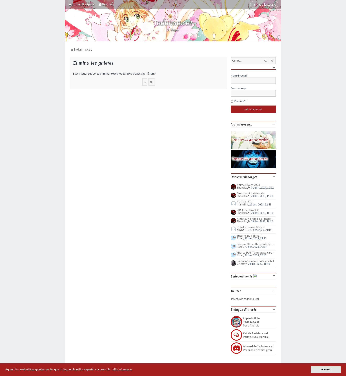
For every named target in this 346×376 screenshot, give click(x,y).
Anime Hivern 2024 (248, 184)
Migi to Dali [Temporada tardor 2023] (256, 252)
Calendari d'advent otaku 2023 (255, 261)
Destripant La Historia (250, 193)
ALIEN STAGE (245, 201)
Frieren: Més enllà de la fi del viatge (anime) (256, 244)
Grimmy (242, 263)
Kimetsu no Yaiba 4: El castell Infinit (256, 218)
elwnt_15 (242, 230)
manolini (242, 204)
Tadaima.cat (173, 22)
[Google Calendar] (255, 276)
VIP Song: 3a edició (248, 210)
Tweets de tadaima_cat (245, 299)
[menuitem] (106, 4)
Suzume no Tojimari (249, 235)
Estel (240, 238)
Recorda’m (240, 101)
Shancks (242, 187)
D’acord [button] (326, 369)
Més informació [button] (122, 369)
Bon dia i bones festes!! (251, 227)
